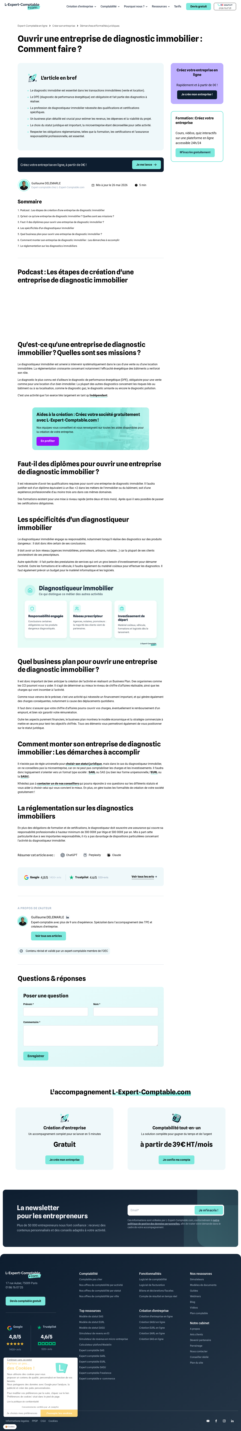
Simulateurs (197, 1279)
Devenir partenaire (200, 1340)
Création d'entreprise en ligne (156, 1316)
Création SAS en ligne (151, 1339)
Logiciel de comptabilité (153, 1279)
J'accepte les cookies (59, 1413)
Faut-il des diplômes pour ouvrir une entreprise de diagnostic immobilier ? (62, 222)
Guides (194, 1290)
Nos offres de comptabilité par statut (100, 1290)
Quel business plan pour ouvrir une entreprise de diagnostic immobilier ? (61, 234)
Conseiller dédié (199, 1357)
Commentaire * (31, 1022)
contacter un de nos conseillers (58, 783)
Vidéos (194, 1307)
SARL (92, 772)
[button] (10, 1426)
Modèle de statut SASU (92, 1327)
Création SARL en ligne (152, 1333)
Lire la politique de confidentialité (23, 1401)
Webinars (195, 1296)
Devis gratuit (198, 6)
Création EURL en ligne (152, 1327)
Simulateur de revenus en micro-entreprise (103, 1339)
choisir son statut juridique (84, 763)
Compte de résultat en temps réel (158, 1296)
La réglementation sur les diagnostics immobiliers (48, 246)
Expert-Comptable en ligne (32, 25)
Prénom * (28, 1004)
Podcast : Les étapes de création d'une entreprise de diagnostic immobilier (62, 210)
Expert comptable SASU (92, 1367)
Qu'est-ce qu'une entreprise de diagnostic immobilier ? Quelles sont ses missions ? (67, 216)
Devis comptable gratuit (25, 1301)
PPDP (35, 1421)
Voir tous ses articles (48, 936)
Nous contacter (198, 1351)
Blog (192, 1302)
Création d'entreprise (80, 6)
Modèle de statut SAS (91, 1316)
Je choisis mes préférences (22, 1413)
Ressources (159, 6)
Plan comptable (199, 1313)
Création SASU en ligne (152, 1322)
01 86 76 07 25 (14, 1287)
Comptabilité (109, 6)
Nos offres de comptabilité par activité (101, 1285)
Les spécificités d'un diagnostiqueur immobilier (47, 228)
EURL (154, 772)
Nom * (96, 1004)
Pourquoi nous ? (134, 6)
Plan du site (196, 1362)
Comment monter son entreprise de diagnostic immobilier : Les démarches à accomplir (69, 240)
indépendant (98, 395)
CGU (43, 1421)
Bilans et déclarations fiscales (156, 1290)
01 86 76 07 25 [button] (225, 8)
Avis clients (196, 1334)
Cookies (53, 1421)
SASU (24, 776)
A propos (195, 1328)
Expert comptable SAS (91, 1350)
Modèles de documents (203, 1285)
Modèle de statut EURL (91, 1322)
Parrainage (196, 1345)
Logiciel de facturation (152, 1285)
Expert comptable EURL (92, 1361)
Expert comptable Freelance (95, 1373)
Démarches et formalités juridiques (99, 25)
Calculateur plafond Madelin (95, 1344)
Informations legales (17, 1421)
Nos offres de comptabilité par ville (99, 1296)
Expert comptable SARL (92, 1356)
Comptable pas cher (90, 1279)
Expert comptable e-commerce (97, 1378)
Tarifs (177, 6)
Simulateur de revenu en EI (94, 1333)
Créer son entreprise (63, 25)
